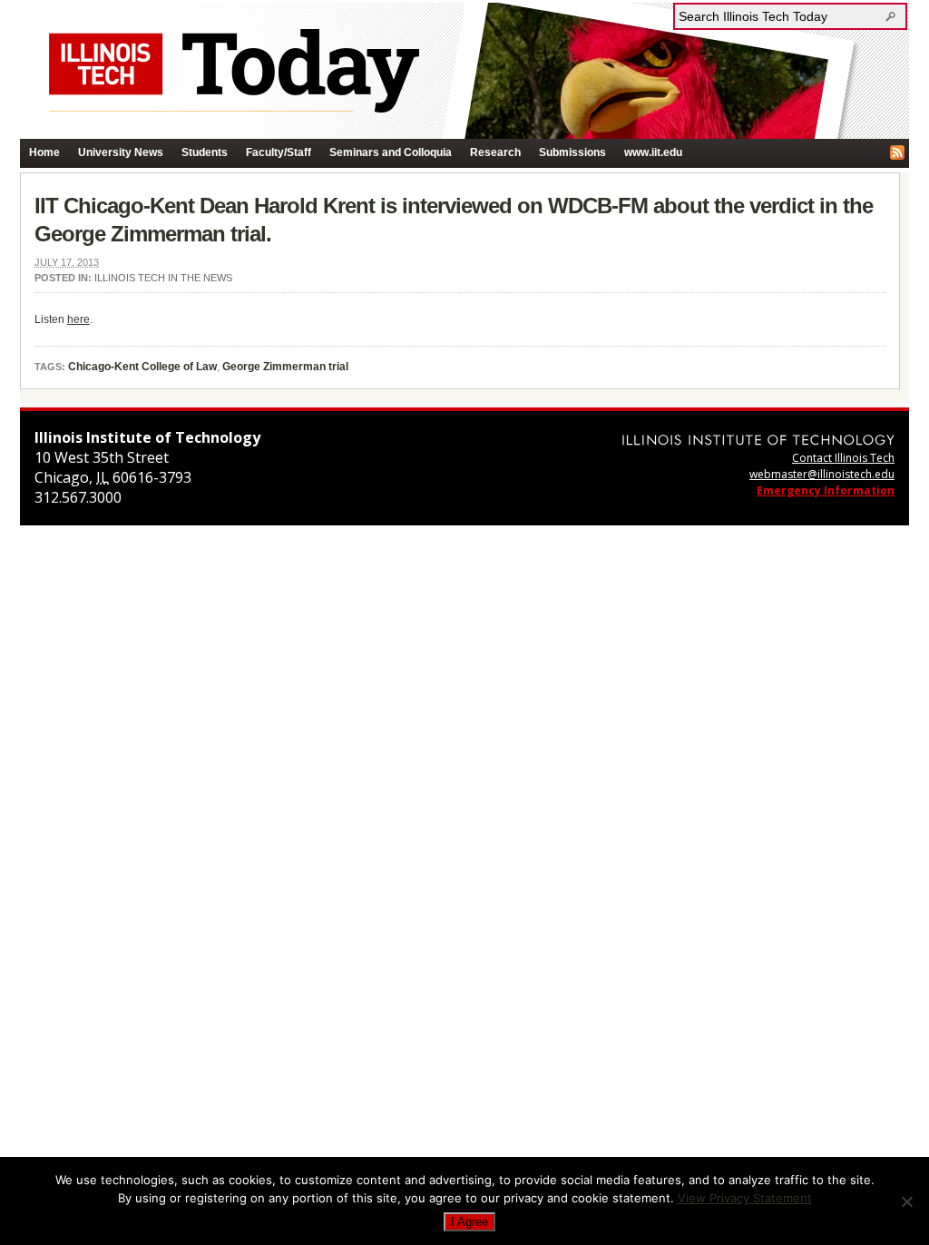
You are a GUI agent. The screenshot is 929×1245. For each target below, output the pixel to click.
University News (120, 152)
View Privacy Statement (745, 1198)
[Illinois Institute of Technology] (758, 439)
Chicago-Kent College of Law (142, 366)
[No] (906, 1201)
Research (495, 152)
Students (204, 152)
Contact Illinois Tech (843, 458)
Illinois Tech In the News (163, 277)
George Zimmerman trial (285, 366)
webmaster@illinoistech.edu (822, 474)
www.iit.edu (653, 152)
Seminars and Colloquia (390, 152)
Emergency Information (826, 490)
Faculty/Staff (278, 152)
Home (44, 152)
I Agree (469, 1222)
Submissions (572, 152)
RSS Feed (897, 152)
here (78, 319)
